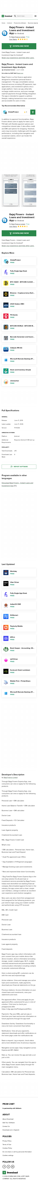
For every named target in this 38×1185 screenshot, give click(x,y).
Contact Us (6, 1126)
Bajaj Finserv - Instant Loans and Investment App (21, 30)
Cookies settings (8, 1155)
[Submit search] (15, 16)
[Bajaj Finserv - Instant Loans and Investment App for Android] (5, 33)
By (17, 37)
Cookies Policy (7, 1148)
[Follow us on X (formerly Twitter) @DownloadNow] (8, 1166)
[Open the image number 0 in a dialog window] (11, 190)
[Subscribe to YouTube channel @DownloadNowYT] (12, 1166)
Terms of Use (7, 1144)
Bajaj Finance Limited (11, 777)
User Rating (13, 39)
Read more (20, 73)
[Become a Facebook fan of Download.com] (4, 1166)
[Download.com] (7, 16)
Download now (21, 46)
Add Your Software (9, 1123)
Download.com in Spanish (11, 1130)
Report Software (21, 467)
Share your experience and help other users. (18, 58)
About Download (8, 1119)
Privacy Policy (7, 1141)
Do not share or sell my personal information (17, 1152)
